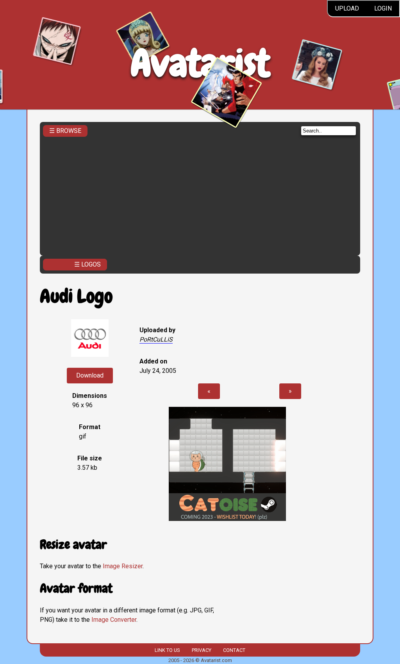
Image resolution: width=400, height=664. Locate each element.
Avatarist (200, 63)
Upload (347, 8)
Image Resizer (123, 566)
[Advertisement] (200, 194)
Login (383, 8)
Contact (234, 650)
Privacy (201, 650)
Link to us (167, 650)
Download (90, 375)
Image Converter (113, 619)
